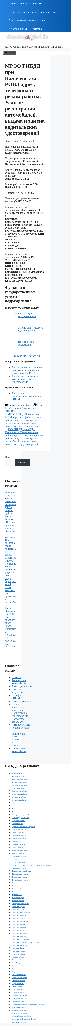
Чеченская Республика (19, 1010)
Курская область (17, 847)
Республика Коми (18, 930)
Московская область (19, 862)
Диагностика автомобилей (19, 750)
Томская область (17, 986)
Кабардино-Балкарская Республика (24, 815)
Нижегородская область (20, 874)
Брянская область (18, 788)
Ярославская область (19, 1022)
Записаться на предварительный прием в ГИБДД (26, 396)
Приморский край (18, 898)
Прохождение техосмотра (26, 343)
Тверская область (18, 984)
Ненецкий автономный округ (22, 871)
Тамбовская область (18, 981)
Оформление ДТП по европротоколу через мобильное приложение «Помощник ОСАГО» (10, 629)
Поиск (8, 457)
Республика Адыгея (18, 907)
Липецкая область (18, 853)
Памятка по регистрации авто (25, 3)
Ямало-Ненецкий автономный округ (24, 1019)
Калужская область (18, 821)
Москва (14, 859)
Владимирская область (19, 791)
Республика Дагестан (19, 918)
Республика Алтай (18, 909)
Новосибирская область (20, 880)
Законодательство (22, 686)
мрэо (17, 408)
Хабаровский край (18, 1001)
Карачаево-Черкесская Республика (23, 827)
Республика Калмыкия (19, 924)
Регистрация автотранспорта (27, 315)
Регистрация (28, 408)
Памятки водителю (17, 691)
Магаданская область (19, 856)
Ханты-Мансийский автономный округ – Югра (28, 1004)
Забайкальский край (18, 806)
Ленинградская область (20, 850)
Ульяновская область (19, 998)
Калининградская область (20, 818)
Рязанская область (18, 957)
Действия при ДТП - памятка (25, 28)
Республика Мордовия (19, 936)
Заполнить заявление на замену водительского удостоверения (25, 379)
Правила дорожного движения (18, 707)
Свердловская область (19, 972)
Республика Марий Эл (19, 933)
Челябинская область (19, 1007)
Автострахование (21, 701)
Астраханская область (19, 782)
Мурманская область (19, 868)
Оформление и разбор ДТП (27, 356)
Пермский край (17, 895)
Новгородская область (19, 877)
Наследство (18, 718)
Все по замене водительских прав (28, 20)
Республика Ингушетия (20, 921)
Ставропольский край (19, 978)
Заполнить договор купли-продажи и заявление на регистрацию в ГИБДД (27, 370)
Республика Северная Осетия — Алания (25, 942)
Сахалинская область (19, 969)
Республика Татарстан (19, 945)
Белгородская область (19, 785)
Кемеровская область (19, 829)
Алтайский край (17, 773)
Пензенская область (18, 892)
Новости (16, 677)
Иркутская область (18, 812)
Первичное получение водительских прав (32, 12)
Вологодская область (19, 797)
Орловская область (18, 889)
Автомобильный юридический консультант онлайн (34, 46)
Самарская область (18, 960)
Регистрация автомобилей (19, 682)
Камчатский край (17, 824)
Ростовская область (18, 954)
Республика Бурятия (19, 915)
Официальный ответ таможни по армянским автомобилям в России (10, 594)
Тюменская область (18, 992)
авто (39, 405)
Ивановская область (18, 809)
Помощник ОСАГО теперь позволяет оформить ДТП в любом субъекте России (10, 504)
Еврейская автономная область (22, 803)
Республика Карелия (19, 927)
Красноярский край (18, 841)
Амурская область (18, 776)
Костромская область (19, 835)
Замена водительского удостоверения (30, 329)
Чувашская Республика (20, 1013)
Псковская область (18, 901)
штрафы (9, 410)
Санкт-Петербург (17, 963)
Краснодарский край (19, 838)
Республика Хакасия (19, 951)
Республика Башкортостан (21, 912)
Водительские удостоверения (20, 714)
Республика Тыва (18, 948)
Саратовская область (19, 966)
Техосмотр (17, 721)
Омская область (17, 883)
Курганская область (18, 844)
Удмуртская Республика (20, 995)
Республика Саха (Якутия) (21, 939)
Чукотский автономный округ (22, 1016)
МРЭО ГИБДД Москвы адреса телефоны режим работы (31, 865)
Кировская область (18, 832)
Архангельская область (20, 779)
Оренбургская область (19, 886)
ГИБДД (9, 408)
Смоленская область (19, 975)
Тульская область (18, 989)
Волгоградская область (21, 405)
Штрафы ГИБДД (16, 696)
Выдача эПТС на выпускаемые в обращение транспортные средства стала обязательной (10, 535)
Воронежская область (19, 800)
